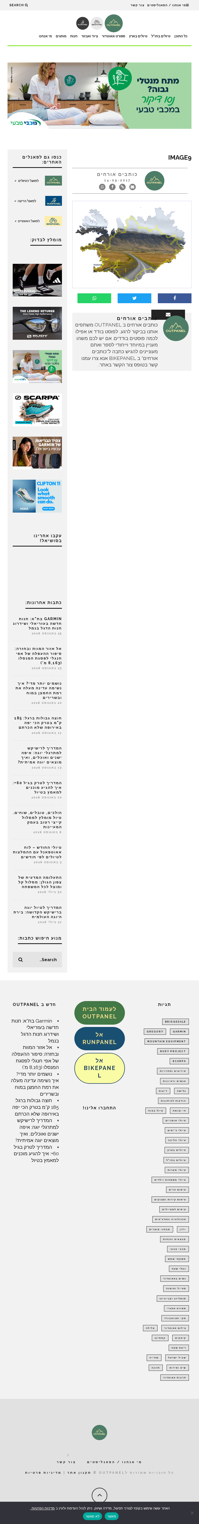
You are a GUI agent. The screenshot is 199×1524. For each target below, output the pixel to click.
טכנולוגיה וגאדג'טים (170, 1219)
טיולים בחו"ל (160, 36)
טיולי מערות (177, 1170)
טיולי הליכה (177, 1140)
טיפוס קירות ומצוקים (170, 1199)
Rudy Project (173, 1051)
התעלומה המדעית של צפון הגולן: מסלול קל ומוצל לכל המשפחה (40, 882)
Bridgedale (175, 1021)
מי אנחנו (45, 36)
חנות (73, 36)
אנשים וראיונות (174, 1081)
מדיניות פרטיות (43, 1473)
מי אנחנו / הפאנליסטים (166, 5)
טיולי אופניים (176, 1120)
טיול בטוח (155, 1110)
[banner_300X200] (37, 495)
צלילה (150, 1328)
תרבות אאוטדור (174, 1377)
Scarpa (179, 1061)
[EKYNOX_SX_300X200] (37, 323)
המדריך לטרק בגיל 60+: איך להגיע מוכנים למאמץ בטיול (37, 787)
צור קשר (137, 5)
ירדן (183, 1229)
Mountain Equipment (166, 1041)
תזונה (156, 1367)
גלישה (181, 1091)
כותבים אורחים (117, 174)
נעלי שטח (179, 1268)
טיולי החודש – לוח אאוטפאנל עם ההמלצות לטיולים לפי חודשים (37, 852)
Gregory (155, 1031)
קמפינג (160, 1338)
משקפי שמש (177, 1259)
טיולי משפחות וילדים (170, 1180)
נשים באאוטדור (174, 1278)
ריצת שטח (179, 1347)
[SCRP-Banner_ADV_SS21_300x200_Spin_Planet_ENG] (37, 409)
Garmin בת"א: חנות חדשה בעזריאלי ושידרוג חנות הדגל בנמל (37, 623)
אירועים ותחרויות (173, 1071)
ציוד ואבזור (89, 36)
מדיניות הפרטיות (43, 1508)
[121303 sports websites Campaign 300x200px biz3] (37, 366)
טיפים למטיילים (174, 1209)
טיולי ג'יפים (177, 1130)
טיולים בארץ (138, 36)
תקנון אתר (79, 1473)
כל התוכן (180, 36)
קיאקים (180, 1338)
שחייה (154, 1357)
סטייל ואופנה (176, 1288)
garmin (179, 1031)
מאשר (111, 1516)
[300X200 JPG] (37, 279)
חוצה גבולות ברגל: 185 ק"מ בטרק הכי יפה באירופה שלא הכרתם (38, 722)
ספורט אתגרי (176, 1308)
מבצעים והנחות (174, 1239)
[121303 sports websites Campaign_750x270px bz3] (99, 95)
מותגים (61, 36)
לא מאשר (93, 1516)
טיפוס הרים (177, 1189)
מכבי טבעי (178, 1249)
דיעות (163, 1091)
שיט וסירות (177, 1367)
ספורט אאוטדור (113, 36)
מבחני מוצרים (159, 1229)
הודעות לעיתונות (173, 1101)
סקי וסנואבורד (175, 1318)
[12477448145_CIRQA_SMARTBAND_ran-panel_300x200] (37, 452)
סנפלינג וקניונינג (173, 1298)
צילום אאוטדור (175, 1328)
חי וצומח (179, 1110)
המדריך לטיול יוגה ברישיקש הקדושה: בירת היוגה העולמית (37, 912)
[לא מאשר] (192, 1512)
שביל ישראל (177, 1357)
